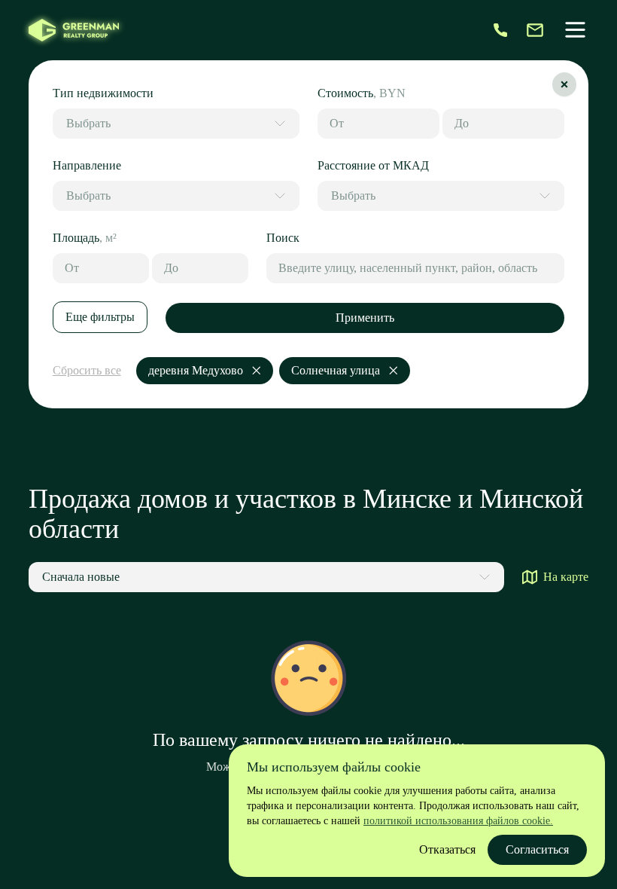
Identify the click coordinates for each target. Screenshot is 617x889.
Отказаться (447, 849)
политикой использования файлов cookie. (458, 820)
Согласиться (537, 849)
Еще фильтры (100, 316)
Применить (365, 317)
